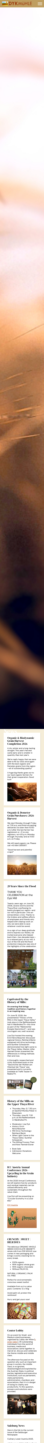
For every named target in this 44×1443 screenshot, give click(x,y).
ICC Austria (12, 1205)
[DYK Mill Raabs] (17, 3)
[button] (40, 3)
